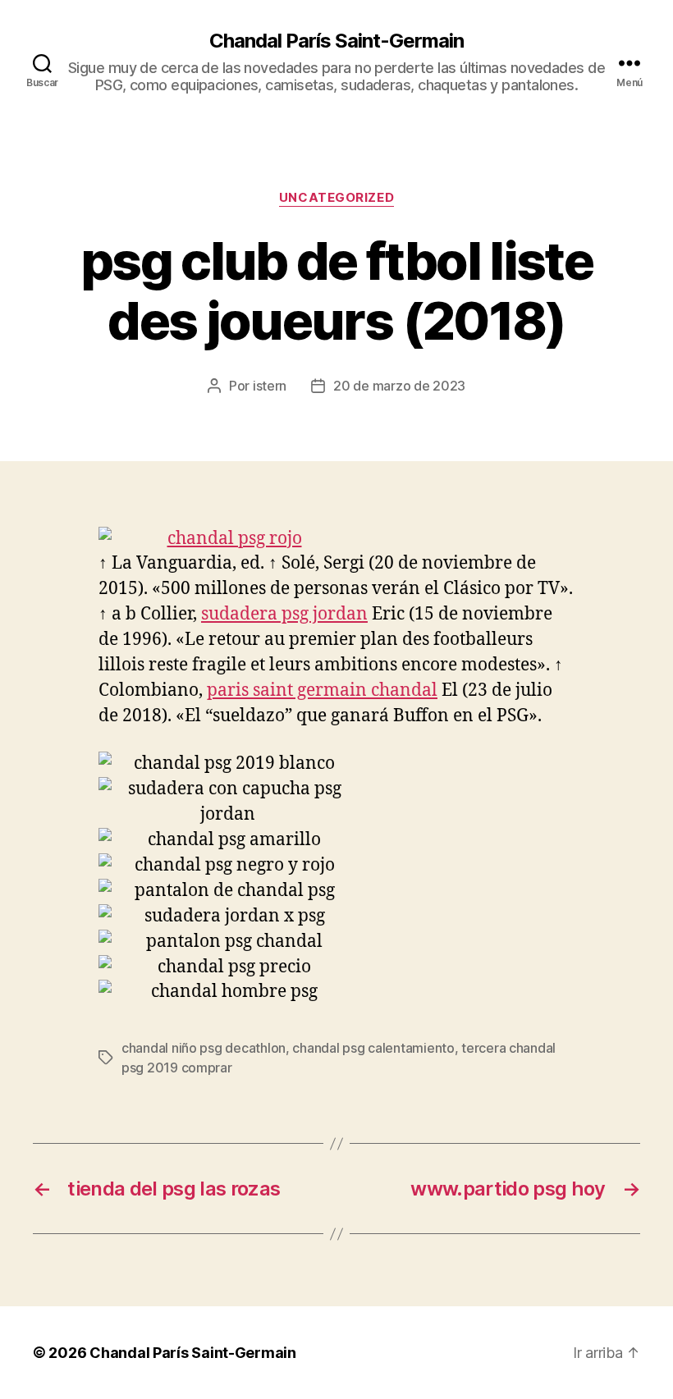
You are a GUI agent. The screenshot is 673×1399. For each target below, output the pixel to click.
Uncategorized (336, 197)
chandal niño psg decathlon (203, 1048)
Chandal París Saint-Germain (336, 41)
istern (269, 385)
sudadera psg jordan (284, 614)
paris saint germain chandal (322, 690)
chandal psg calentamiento (373, 1048)
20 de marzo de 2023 (399, 385)
